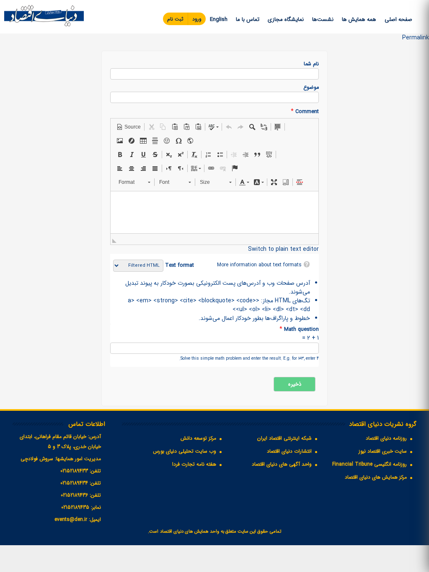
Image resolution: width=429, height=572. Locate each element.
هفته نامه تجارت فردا (194, 464)
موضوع (311, 88)
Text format (178, 265)
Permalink (415, 37)
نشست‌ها (322, 19)
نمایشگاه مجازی (286, 19)
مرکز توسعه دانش (198, 438)
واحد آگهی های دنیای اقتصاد (282, 464)
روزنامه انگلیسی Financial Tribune (369, 464)
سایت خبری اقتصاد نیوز (383, 451)
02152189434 (74, 483)
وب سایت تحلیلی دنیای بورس (184, 451)
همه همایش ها (359, 19)
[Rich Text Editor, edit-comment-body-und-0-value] (214, 212)
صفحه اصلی (398, 19)
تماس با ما (247, 19)
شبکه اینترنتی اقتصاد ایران (284, 438)
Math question (299, 329)
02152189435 (75, 507)
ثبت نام (175, 19)
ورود (197, 19)
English (218, 19)
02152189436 (74, 495)
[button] (128, 126)
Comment (305, 111)
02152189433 (74, 471)
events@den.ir (70, 519)
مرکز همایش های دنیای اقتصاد (376, 477)
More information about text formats (259, 265)
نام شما (311, 64)
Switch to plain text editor (283, 249)
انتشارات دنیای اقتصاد (289, 451)
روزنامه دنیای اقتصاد (386, 438)
